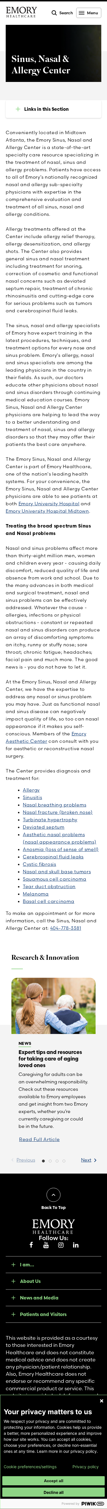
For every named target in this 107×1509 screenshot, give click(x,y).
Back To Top (53, 1207)
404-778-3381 (65, 928)
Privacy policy (85, 1466)
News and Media (39, 1298)
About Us (30, 1281)
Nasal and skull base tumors (57, 871)
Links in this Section (46, 109)
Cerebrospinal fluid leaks (53, 857)
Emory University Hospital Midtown (47, 511)
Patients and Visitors (43, 1314)
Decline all (54, 1492)
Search (66, 12)
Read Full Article (39, 1139)
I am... (27, 1264)
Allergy (31, 790)
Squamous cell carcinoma (54, 879)
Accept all (53, 1480)
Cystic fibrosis (39, 864)
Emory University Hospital (49, 503)
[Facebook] (31, 1245)
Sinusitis (32, 797)
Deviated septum (43, 827)
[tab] (43, 1161)
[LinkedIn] (75, 1245)
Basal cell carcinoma (48, 901)
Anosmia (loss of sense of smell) (61, 849)
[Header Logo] (21, 13)
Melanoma (36, 894)
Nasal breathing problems (54, 805)
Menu (92, 12)
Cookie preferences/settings (30, 1466)
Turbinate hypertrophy (50, 819)
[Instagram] (61, 1245)
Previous (26, 1160)
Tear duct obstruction (49, 886)
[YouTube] (46, 1245)
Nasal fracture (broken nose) (58, 812)
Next (86, 1160)
